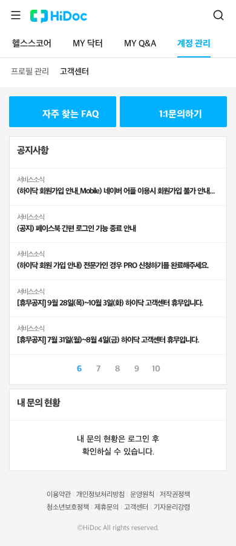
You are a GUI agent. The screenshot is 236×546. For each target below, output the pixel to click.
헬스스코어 (31, 44)
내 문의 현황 (38, 403)
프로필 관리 (30, 72)
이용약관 (59, 494)
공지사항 (32, 151)
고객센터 (74, 72)
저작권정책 (175, 494)
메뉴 (16, 15)
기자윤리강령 (172, 507)
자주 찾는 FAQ (70, 114)
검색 (218, 15)
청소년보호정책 (68, 507)
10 (156, 369)
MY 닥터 (88, 44)
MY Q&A (140, 44)
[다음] (217, 368)
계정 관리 (194, 44)
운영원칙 (142, 494)
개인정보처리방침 (100, 494)
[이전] (19, 368)
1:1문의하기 (180, 114)
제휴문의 (106, 507)
